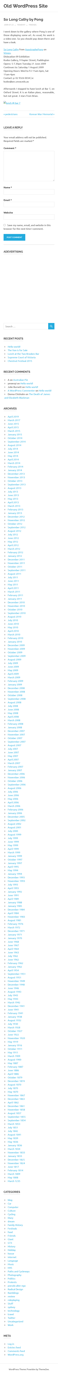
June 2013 (13, 495)
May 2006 (13, 798)
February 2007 (15, 766)
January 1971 (15, 934)
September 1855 (17, 1116)
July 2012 (13, 534)
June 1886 (13, 1070)
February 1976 (15, 923)
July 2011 (13, 577)
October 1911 (15, 1048)
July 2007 (13, 748)
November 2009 (16, 648)
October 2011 (15, 566)
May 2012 (13, 541)
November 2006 (16, 777)
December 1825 (16, 1159)
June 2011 (13, 580)
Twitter (11, 1317)
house (11, 1253)
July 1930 (13, 1023)
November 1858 (16, 1109)
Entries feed (14, 1347)
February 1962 (15, 963)
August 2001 (14, 827)
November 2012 (16, 520)
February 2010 (15, 637)
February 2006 (15, 809)
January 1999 (15, 855)
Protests (12, 1281)
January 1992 (15, 891)
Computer (13, 1206)
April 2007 (13, 759)
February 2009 (15, 680)
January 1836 (15, 1145)
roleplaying (13, 1299)
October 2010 (15, 609)
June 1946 (13, 988)
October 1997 (15, 859)
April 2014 (13, 459)
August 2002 (14, 823)
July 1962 (13, 955)
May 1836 (13, 1141)
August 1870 (14, 1084)
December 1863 (16, 1098)
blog (10, 1199)
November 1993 (16, 880)
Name (8, 187)
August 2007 (14, 745)
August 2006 (14, 787)
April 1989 (13, 898)
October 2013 (15, 480)
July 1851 (13, 1127)
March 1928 (14, 1027)
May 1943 (13, 998)
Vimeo (7, 52)
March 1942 (14, 1002)
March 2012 (14, 548)
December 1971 (16, 930)
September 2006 (17, 784)
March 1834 (14, 1148)
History (11, 1246)
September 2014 (17, 441)
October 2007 (15, 737)
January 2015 (15, 434)
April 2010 (13, 630)
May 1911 (13, 1052)
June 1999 (13, 841)
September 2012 (17, 527)
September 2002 (17, 820)
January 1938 (15, 1016)
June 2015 (13, 423)
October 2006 (15, 780)
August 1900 (14, 1059)
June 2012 (13, 537)
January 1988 (15, 902)
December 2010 (16, 602)
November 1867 (16, 1095)
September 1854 (17, 1120)
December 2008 (16, 687)
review (11, 1296)
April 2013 (13, 502)
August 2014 (14, 445)
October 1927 (15, 1030)
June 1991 (13, 895)
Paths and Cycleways (19, 1271)
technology (13, 1310)
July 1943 (13, 995)
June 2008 (13, 709)
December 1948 (16, 984)
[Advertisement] (29, 287)
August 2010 (14, 616)
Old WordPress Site (26, 6)
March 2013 (14, 505)
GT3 (10, 1242)
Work (10, 1324)
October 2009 (15, 652)
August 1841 (14, 1134)
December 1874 (16, 1080)
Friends (32, 24)
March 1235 (14, 1180)
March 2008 (14, 720)
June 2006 (13, 795)
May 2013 (13, 498)
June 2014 (13, 452)
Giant (10, 1239)
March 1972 (14, 927)
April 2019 (13, 416)
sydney (11, 1306)
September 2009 (17, 655)
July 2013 (13, 491)
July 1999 (13, 837)
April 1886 (13, 1073)
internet (12, 1256)
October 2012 (15, 523)
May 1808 (13, 1177)
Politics (11, 1278)
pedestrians (11, 114)
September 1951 (17, 973)
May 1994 (13, 870)
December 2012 (16, 516)
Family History (15, 1224)
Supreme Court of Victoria (22, 357)
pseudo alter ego (17, 1285)
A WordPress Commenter (21, 390)
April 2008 (13, 716)
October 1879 (15, 1077)
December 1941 (16, 1005)
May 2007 (13, 755)
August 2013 (14, 487)
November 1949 (16, 980)
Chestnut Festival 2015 (20, 360)
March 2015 (14, 430)
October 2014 (15, 437)
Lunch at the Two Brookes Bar (23, 353)
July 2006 (13, 791)
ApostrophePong (34, 49)
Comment (10, 148)
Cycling (11, 1214)
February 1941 (15, 1013)
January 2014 (15, 470)
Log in (11, 1343)
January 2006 (15, 812)
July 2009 (13, 662)
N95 (10, 1267)
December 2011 (16, 559)
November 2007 (16, 734)
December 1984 (16, 909)
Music (11, 1264)
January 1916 (15, 1045)
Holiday (12, 1249)
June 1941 (13, 1009)
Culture (12, 1210)
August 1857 (14, 1113)
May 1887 (13, 1063)
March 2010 (14, 634)
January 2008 (15, 727)
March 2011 (14, 591)
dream (11, 1221)
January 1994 (15, 873)
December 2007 (16, 730)
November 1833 (16, 1152)
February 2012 (15, 552)
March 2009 (14, 677)
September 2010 (17, 612)
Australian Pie (20, 379)
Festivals (12, 1228)
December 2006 (16, 773)
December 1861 (16, 1105)
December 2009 (16, 645)
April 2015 (13, 427)
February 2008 (15, 723)
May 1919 (13, 1041)
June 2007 (13, 752)
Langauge (13, 1260)
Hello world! (14, 346)
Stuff (10, 1303)
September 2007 (17, 741)
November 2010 (16, 605)
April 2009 (13, 673)
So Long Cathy (11, 49)
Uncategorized (15, 1321)
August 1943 (14, 991)
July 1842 (13, 1130)
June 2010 (13, 623)
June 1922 (13, 1034)
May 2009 (13, 670)
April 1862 (13, 1102)
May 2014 (13, 455)
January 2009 (15, 684)
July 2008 (13, 705)
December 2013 (16, 473)
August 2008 (14, 702)
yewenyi (21, 24)
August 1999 (14, 834)
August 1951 (14, 977)
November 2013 (16, 477)
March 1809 (14, 1173)
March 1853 (14, 1123)
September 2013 (17, 484)
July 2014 (13, 448)
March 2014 (14, 462)
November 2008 (16, 691)
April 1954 (13, 970)
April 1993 (13, 888)
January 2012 (15, 555)
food (10, 1231)
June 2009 (13, 666)
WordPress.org (15, 1354)
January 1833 (15, 1155)
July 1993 (13, 884)
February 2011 (15, 595)
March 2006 (14, 805)
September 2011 (17, 570)
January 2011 (15, 598)
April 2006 (13, 802)
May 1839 (13, 1138)
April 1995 (13, 866)
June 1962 (13, 959)
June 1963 (13, 952)
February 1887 (15, 1066)
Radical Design (15, 1289)
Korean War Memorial (41, 114)
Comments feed (16, 1350)
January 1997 (15, 862)
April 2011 (13, 587)
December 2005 (16, 816)
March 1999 (14, 852)
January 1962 (15, 966)
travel (11, 1314)
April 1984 (13, 913)
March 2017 (14, 420)
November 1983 (16, 916)
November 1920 (16, 1038)
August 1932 (14, 1020)
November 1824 (16, 1163)
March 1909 (14, 1055)
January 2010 (15, 641)
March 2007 (14, 762)
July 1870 (13, 1088)
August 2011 (14, 573)
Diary (10, 1217)
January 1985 (15, 905)
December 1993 (16, 877)
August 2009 (14, 659)
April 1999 (13, 848)
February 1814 (15, 1170)
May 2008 (13, 712)
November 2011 (16, 562)
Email (8, 200)
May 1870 (13, 1091)
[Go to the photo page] (12, 102)
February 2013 (15, 509)
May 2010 (13, 627)
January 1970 (15, 938)
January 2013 (15, 512)
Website (8, 212)
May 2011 (13, 584)
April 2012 (13, 545)
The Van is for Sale (18, 350)
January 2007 (15, 770)
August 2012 (14, 530)
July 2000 (13, 830)
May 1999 (13, 845)
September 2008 (17, 698)
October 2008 (15, 695)
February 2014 (15, 466)
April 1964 (13, 948)
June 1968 (13, 941)
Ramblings (13, 1292)
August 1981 (14, 920)
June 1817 (13, 1166)
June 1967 (13, 945)
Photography (14, 1274)
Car (9, 1203)
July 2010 (13, 620)
